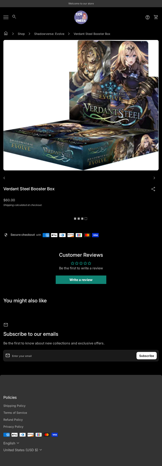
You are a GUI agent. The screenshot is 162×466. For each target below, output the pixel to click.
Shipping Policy (14, 405)
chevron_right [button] (154, 178)
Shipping (8, 205)
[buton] (11, 443)
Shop (21, 34)
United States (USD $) (23, 449)
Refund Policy (13, 419)
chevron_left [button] (4, 178)
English (11, 443)
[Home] (81, 17)
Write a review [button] (81, 280)
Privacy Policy (13, 426)
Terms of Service (15, 412)
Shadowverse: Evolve (49, 34)
